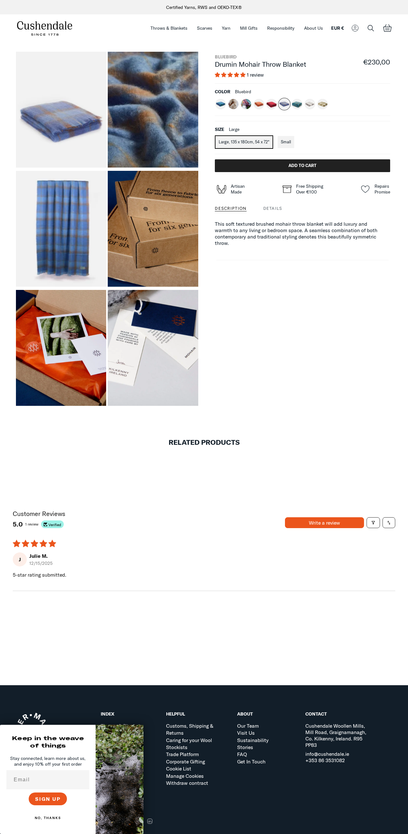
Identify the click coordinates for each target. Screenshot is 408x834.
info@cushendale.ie (327, 754)
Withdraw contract (187, 783)
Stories (245, 747)
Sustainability (253, 740)
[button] (169, 28)
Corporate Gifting (185, 761)
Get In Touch (251, 761)
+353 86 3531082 (325, 760)
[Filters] (373, 522)
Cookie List (178, 768)
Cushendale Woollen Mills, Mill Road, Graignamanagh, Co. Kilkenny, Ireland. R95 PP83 (335, 735)
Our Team (248, 726)
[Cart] (387, 28)
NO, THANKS (48, 818)
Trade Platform (182, 754)
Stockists (176, 747)
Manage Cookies (185, 776)
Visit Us (246, 733)
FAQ (242, 754)
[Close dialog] (136, 732)
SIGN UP (48, 799)
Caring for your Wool (189, 740)
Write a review (324, 522)
